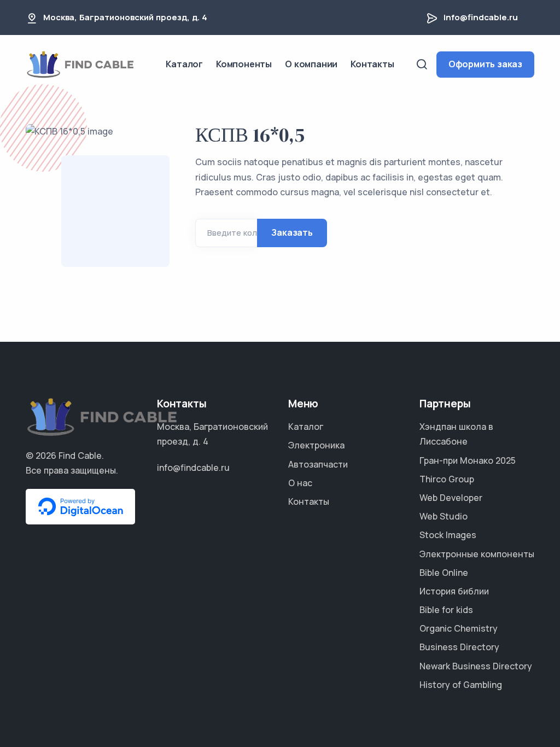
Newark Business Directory (475, 666)
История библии (454, 591)
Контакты (372, 64)
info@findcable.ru (481, 17)
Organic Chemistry (458, 628)
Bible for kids (446, 610)
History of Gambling (460, 685)
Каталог (184, 64)
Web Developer (450, 498)
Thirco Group (446, 479)
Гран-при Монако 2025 (467, 460)
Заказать (291, 232)
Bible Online (443, 573)
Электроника (316, 445)
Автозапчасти (318, 464)
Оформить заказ (485, 64)
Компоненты (244, 64)
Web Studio (443, 516)
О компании (311, 64)
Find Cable (80, 456)
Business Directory (459, 647)
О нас (300, 483)
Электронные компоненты (476, 554)
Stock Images (447, 535)
